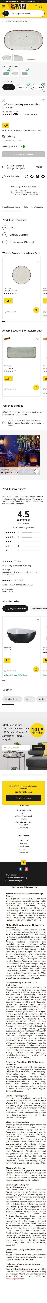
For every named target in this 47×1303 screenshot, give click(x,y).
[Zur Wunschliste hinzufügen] (43, 100)
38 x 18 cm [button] (23, 87)
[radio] (23, 532)
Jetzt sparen (16, 1)
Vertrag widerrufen (23, 822)
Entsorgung (23, 828)
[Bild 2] (19, 57)
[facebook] (20, 869)
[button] (3, 6)
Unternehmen (23, 840)
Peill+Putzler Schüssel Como (14, 618)
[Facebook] (32, 176)
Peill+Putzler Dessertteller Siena (16, 258)
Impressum (23, 849)
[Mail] (43, 176)
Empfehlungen (37, 207)
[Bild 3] (31, 57)
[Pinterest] (37, 176)
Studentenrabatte (23, 810)
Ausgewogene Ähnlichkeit (15, 608)
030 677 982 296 (20, 191)
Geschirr (7, 689)
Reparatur (23, 825)
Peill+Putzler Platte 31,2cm (13, 336)
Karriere (23, 843)
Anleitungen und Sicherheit (22, 242)
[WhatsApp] (26, 176)
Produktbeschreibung (11, 207)
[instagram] (26, 869)
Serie (26, 207)
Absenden (38, 748)
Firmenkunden (23, 846)
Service (23, 819)
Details (13, 227)
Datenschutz (23, 852)
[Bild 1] (7, 57)
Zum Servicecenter (23, 798)
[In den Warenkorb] (36, 310)
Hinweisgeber (11, 875)
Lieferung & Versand (19, 234)
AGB (23, 813)
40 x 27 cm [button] (37, 87)
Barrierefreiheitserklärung (16, 878)
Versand (38, 130)
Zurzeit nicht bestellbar (23, 154)
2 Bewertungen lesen (28, 114)
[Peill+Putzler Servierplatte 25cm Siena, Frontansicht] (23, 38)
